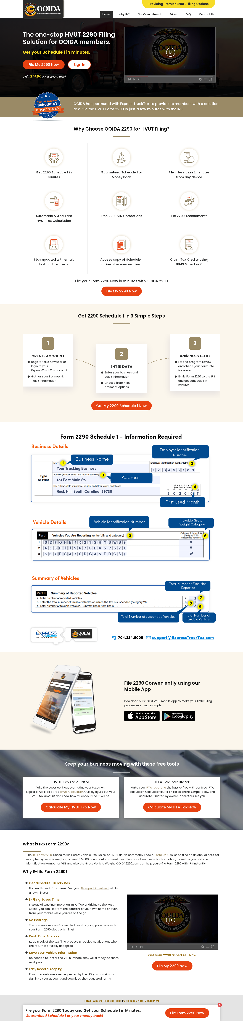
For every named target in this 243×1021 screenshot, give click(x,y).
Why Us (97, 1001)
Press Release (113, 1001)
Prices (174, 14)
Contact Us (206, 14)
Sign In (79, 64)
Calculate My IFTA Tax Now (172, 807)
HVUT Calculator (71, 792)
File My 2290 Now (43, 64)
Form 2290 (161, 855)
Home (106, 14)
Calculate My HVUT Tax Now (71, 807)
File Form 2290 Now (187, 1013)
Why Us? (124, 14)
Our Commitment (150, 14)
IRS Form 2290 (42, 855)
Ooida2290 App (133, 1001)
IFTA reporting (156, 787)
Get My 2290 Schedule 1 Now (121, 405)
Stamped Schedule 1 (95, 888)
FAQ (188, 14)
